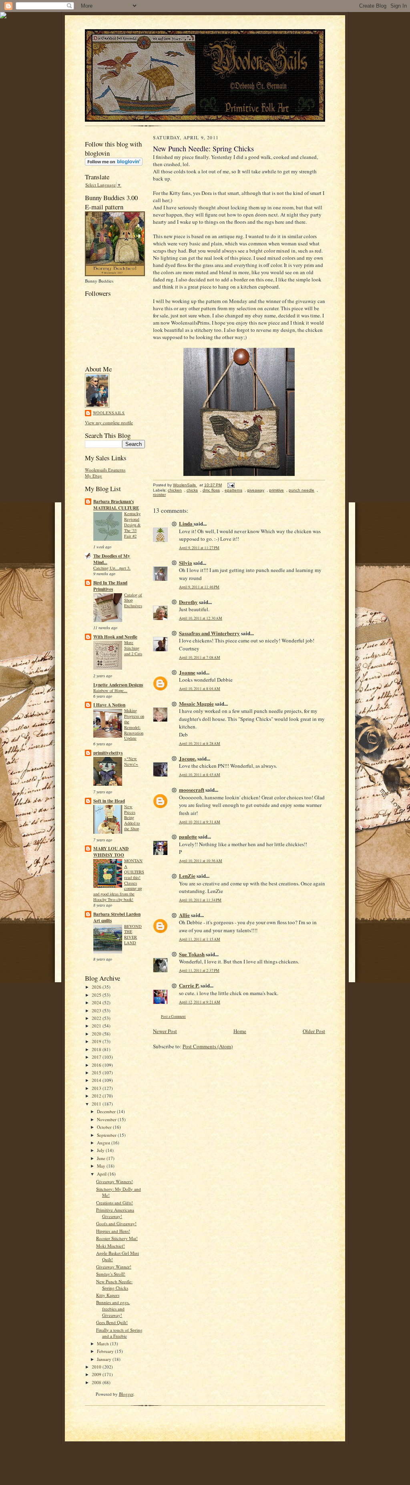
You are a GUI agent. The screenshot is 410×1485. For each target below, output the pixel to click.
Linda (186, 523)
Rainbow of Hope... (110, 690)
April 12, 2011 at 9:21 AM (199, 1002)
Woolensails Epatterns (105, 470)
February (106, 1351)
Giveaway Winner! (113, 1267)
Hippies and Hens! (113, 1231)
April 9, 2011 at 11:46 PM (199, 587)
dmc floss (211, 490)
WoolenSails (109, 412)
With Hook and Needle (115, 637)
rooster (159, 494)
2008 (97, 1382)
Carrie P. (189, 985)
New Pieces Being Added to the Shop (132, 817)
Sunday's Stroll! (110, 1274)
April (102, 1174)
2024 (97, 1002)
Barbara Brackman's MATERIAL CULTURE (116, 504)
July (101, 1150)
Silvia (185, 562)
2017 (97, 1057)
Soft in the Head (109, 801)
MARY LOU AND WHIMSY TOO (111, 851)
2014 (97, 1080)
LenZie (187, 875)
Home (239, 1031)
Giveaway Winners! (114, 1181)
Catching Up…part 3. (112, 568)
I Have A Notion (109, 705)
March (103, 1344)
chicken (175, 490)
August (104, 1143)
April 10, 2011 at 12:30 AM (200, 618)
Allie (184, 915)
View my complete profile (109, 422)
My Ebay (93, 476)
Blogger (126, 1394)
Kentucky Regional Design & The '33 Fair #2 (132, 524)
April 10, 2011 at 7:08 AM (199, 657)
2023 (97, 1010)
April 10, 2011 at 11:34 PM (200, 900)
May (102, 1166)
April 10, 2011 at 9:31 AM (199, 822)
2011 (97, 1104)
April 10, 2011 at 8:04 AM (199, 688)
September (107, 1135)
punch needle (301, 490)
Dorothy (188, 602)
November (107, 1119)
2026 (97, 987)
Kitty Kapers (107, 1295)
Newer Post (165, 1031)
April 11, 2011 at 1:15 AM (199, 939)
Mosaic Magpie (196, 703)
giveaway (255, 490)
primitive (276, 490)
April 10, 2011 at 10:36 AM (200, 860)
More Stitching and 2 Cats (133, 648)
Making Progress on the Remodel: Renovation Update (134, 724)
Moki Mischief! (110, 1246)
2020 (97, 1034)
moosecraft (191, 789)
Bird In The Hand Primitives (110, 586)
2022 (97, 1018)
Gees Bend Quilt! (112, 1322)
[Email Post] (230, 485)
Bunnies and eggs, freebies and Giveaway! (113, 1308)
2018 (97, 1049)
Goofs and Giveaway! (116, 1223)
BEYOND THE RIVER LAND (133, 934)
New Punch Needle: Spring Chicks (114, 1284)
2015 (97, 1073)
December (107, 1111)
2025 (97, 995)
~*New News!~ (131, 761)
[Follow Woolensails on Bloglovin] (114, 164)
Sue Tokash (192, 954)
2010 (97, 1367)
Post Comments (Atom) (208, 1046)
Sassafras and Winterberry (209, 633)
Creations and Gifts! (114, 1203)
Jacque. (187, 758)
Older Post (314, 1031)
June (102, 1158)
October (105, 1127)
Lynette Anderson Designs (118, 685)
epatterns (233, 490)
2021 (97, 1026)
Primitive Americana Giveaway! (115, 1213)
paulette (188, 836)
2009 (97, 1374)
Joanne (187, 672)
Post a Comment (173, 1016)
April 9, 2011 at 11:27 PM (199, 547)
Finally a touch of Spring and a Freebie (119, 1333)
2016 (97, 1065)
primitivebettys (108, 753)
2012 (97, 1096)
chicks (192, 490)
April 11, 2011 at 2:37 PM (199, 970)
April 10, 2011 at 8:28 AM (199, 743)
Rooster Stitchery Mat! (117, 1238)
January (105, 1359)
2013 (97, 1088)
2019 (97, 1041)
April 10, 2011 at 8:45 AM (199, 774)
